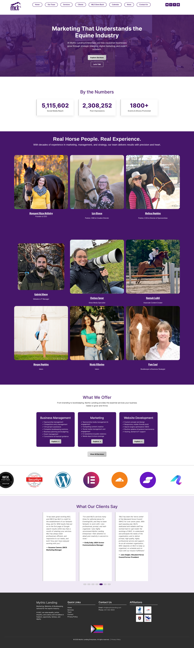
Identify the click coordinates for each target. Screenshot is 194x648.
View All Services (97, 454)
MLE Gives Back (97, 4)
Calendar (115, 4)
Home (37, 4)
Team (69, 612)
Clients (80, 4)
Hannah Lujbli (153, 298)
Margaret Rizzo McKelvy (41, 213)
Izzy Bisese (97, 213)
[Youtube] (167, 4)
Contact (70, 614)
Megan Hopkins (41, 364)
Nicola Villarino (97, 364)
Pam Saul (153, 364)
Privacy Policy (72, 617)
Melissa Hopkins (153, 213)
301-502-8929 (109, 610)
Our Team (51, 4)
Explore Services (97, 58)
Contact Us (143, 4)
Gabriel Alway (41, 294)
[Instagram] (170, 4)
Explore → (56, 441)
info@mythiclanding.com (112, 608)
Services (66, 4)
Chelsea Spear (97, 298)
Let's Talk (97, 64)
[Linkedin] (178, 4)
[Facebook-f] (174, 4)
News (129, 4)
